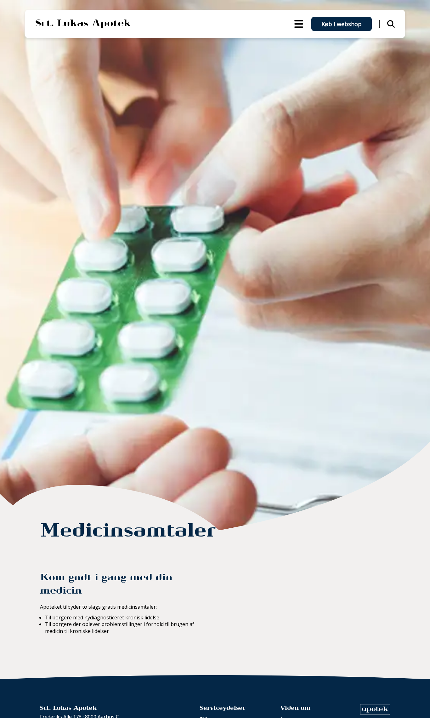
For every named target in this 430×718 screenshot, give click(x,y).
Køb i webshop (341, 24)
